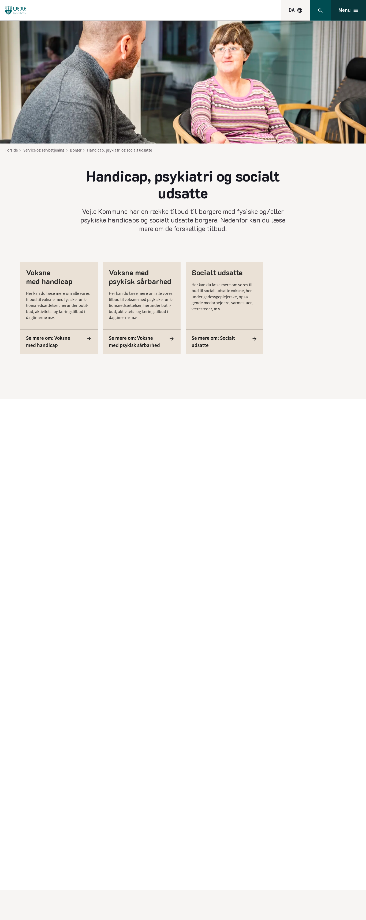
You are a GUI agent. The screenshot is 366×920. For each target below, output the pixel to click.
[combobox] (295, 10)
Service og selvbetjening (44, 150)
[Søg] (320, 10)
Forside (11, 150)
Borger (75, 150)
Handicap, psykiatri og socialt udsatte (119, 150)
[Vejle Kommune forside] (15, 10)
